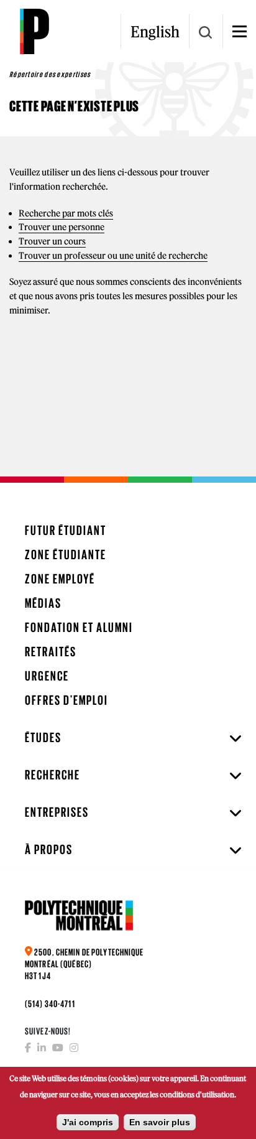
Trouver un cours (52, 241)
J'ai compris (87, 1122)
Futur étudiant (65, 530)
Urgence (47, 676)
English (155, 31)
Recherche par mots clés (66, 213)
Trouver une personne (61, 227)
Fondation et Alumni (79, 627)
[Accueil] (34, 31)
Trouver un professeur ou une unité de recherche (113, 255)
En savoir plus (159, 1122)
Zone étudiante (65, 554)
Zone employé (60, 579)
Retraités (50, 651)
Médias (43, 603)
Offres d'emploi (66, 700)
